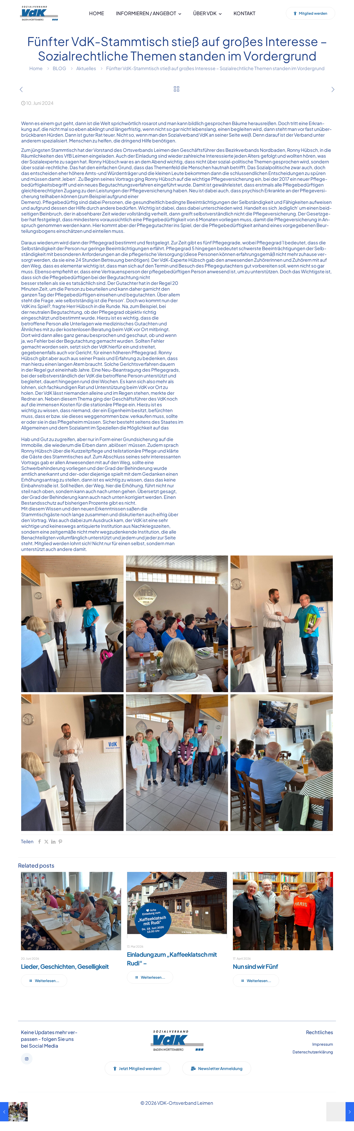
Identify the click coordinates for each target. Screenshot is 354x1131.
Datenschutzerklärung (313, 1051)
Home (36, 68)
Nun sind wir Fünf (255, 966)
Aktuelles (86, 68)
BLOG (59, 68)
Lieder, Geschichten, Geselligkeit (65, 966)
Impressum (322, 1044)
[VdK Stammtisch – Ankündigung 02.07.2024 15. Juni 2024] (340, 1111)
